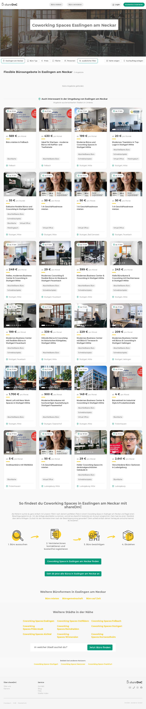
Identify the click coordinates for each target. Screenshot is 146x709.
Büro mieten (56, 5)
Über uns (7, 686)
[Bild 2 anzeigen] (11, 129)
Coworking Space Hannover (73, 664)
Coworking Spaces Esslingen (38, 621)
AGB (14, 703)
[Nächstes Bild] (33, 120)
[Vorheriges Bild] (7, 120)
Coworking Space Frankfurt (100, 664)
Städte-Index (43, 693)
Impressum (7, 703)
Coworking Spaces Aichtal (37, 634)
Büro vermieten (75, 5)
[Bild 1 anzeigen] (8, 129)
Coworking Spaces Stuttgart (106, 626)
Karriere (7, 689)
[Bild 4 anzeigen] (14, 129)
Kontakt (41, 686)
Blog (40, 689)
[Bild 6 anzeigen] (18, 129)
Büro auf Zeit (93, 598)
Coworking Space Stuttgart (46, 664)
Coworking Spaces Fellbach (106, 621)
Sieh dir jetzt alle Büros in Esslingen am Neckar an (73, 573)
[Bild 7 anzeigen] (20, 129)
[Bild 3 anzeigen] (12, 129)
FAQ (39, 691)
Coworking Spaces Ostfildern (73, 621)
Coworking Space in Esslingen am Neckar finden (73, 561)
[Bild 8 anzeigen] (21, 129)
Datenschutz (22, 703)
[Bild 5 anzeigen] (16, 129)
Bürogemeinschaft (72, 598)
